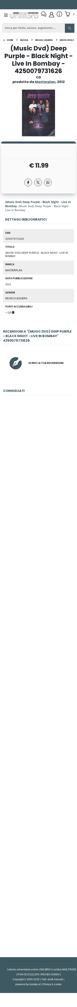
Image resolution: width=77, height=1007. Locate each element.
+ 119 (8, 312)
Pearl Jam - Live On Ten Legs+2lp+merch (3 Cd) (39, 543)
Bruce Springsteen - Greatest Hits (38, 726)
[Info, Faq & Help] (59, 15)
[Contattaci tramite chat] (43, 15)
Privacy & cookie (52, 984)
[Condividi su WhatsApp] (48, 182)
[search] (69, 28)
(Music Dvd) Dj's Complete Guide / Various (38, 451)
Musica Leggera (16, 298)
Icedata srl (35, 984)
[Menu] (6, 15)
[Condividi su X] (38, 182)
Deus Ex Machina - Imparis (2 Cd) (38, 818)
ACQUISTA (40, 481)
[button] (69, 14)
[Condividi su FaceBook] (28, 182)
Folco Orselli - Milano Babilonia (38, 635)
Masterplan (13, 270)
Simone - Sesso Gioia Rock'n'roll (38, 910)
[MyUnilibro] (51, 15)
